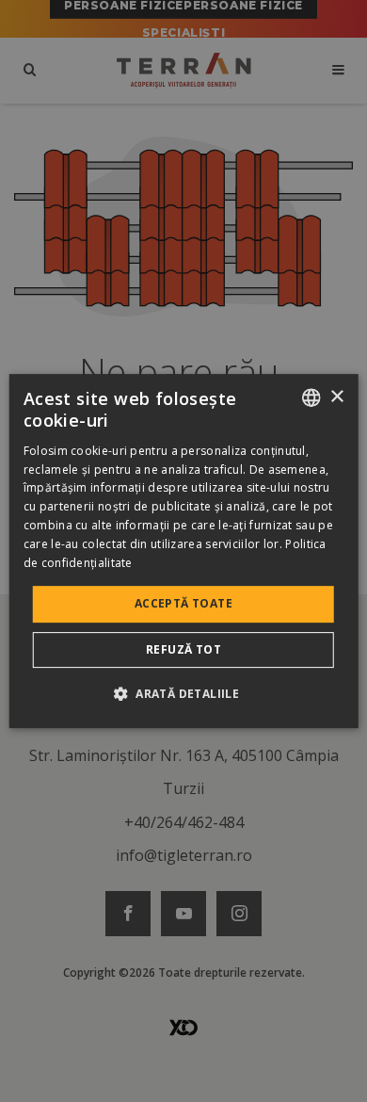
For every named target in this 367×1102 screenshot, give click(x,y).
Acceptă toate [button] (183, 603)
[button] (183, 693)
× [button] (336, 397)
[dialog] (184, 551)
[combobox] (310, 397)
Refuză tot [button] (183, 649)
